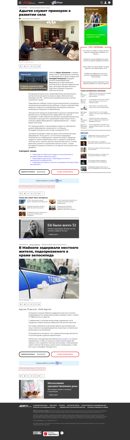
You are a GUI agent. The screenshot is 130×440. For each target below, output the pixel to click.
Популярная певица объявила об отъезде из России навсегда (97, 161)
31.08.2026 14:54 (23, 244)
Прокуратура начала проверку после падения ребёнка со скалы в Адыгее (96, 82)
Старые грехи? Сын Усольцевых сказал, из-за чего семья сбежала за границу (99, 113)
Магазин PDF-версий (73, 405)
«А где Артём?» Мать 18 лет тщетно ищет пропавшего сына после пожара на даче (99, 101)
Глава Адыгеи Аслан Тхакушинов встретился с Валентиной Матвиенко (37, 214)
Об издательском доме (40, 405)
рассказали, (64, 339)
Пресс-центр (53, 405)
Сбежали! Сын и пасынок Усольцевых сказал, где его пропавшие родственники (100, 95)
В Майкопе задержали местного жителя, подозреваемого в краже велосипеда (96, 75)
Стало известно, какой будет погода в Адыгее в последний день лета (96, 67)
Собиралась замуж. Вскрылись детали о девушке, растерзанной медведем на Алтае (98, 120)
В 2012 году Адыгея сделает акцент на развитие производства (37, 200)
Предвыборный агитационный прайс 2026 (72, 407)
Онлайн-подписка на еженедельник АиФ (93, 405)
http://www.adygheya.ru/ (26, 62)
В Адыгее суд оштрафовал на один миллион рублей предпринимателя (96, 60)
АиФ (31, 300)
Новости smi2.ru (25, 239)
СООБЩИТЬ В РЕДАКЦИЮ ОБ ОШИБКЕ (97, 407)
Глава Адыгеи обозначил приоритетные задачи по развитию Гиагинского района (66, 208)
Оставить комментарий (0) (65, 172)
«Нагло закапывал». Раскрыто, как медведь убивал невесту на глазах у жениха (99, 126)
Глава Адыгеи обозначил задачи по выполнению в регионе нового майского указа (51, 155)
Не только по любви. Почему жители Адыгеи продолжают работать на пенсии (96, 52)
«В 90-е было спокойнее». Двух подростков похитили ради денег (99, 106)
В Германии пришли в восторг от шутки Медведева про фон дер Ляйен (99, 167)
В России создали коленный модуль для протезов (99, 148)
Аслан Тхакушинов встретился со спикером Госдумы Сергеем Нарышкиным (67, 201)
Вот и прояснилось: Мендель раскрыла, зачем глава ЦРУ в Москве (99, 142)
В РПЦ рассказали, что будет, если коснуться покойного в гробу (98, 155)
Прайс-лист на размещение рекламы (44, 407)
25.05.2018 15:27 (23, 7)
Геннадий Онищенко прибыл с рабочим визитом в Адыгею (36, 207)
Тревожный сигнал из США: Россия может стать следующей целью (98, 136)
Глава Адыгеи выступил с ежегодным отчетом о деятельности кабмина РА (50, 159)
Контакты (62, 405)
